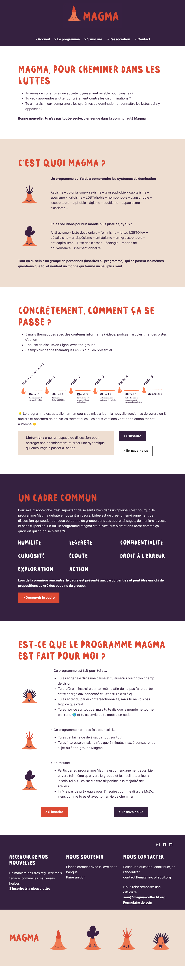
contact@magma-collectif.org (147, 877)
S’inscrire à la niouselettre (29, 888)
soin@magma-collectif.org (144, 897)
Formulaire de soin (137, 902)
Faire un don (75, 877)
